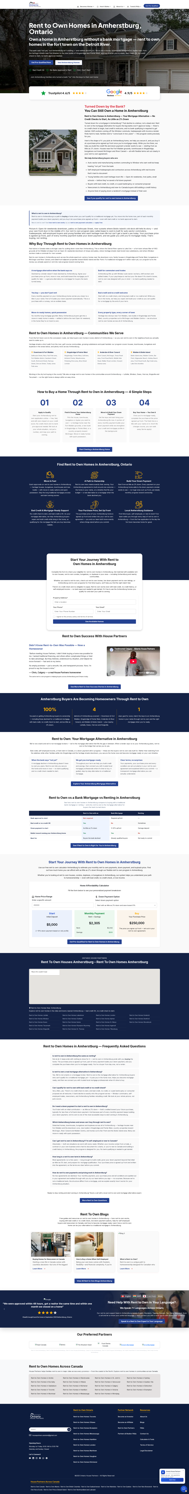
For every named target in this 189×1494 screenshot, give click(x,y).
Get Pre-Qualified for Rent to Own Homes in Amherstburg (94, 942)
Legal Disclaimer (146, 1451)
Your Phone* (58, 607)
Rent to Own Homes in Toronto (43, 1390)
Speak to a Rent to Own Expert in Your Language (142, 1321)
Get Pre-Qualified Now (41, 62)
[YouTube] (30, 1458)
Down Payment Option (109, 897)
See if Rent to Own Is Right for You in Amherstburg (94, 845)
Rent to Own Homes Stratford (139, 1019)
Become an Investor (125, 1417)
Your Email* (100, 607)
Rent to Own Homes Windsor (39, 1019)
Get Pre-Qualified (152, 6)
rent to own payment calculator (81, 223)
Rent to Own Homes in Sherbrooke (76, 1378)
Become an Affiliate (125, 1422)
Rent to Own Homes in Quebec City (140, 1382)
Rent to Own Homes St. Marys (106, 1022)
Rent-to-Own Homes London (84, 1445)
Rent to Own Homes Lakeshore (73, 1015)
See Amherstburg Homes (69, 63)
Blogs (142, 1422)
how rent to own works (57, 223)
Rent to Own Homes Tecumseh (39, 1025)
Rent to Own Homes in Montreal (43, 1394)
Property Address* (60, 598)
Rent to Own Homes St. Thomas (73, 1029)
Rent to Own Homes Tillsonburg (106, 1029)
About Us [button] (119, 6)
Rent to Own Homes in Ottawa (74, 1382)
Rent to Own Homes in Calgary (106, 1386)
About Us (143, 1417)
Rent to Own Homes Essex (38, 1022)
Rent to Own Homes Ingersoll (106, 1025)
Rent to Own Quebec (124, 1487)
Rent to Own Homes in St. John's (107, 1378)
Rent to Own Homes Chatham (73, 1019)
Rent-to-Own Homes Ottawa (84, 1422)
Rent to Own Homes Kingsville (39, 1029)
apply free (98, 223)
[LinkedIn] (34, 1458)
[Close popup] (183, 1470)
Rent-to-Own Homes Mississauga (86, 1434)
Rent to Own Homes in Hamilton (75, 1390)
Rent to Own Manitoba (108, 1487)
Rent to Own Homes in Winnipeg (107, 1394)
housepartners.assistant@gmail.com (44, 1435)
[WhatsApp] (44, 1458)
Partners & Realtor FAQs (127, 1434)
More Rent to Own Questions (94, 1200)
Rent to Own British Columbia (70, 1487)
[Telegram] (47, 1458)
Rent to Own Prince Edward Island (55, 1490)
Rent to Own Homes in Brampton (139, 1390)
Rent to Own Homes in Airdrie (42, 1378)
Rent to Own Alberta (52, 1487)
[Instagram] (37, 1458)
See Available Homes (94, 621)
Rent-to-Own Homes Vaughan (84, 1456)
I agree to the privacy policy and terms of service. (74, 617)
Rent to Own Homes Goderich (139, 1015)
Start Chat (172, 1480)
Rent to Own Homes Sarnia (72, 1022)
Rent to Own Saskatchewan (90, 1487)
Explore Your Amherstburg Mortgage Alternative (94, 784)
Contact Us (144, 1434)
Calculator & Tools (147, 1439)
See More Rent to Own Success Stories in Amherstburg (94, 687)
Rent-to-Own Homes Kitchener (85, 1462)
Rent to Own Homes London (105, 1015)
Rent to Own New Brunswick (142, 1487)
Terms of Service (146, 1445)
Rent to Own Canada (38, 1487)
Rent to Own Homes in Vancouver (107, 1382)
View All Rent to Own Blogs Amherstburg (94, 1281)
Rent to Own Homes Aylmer (105, 1019)
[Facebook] (40, 1458)
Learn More (37, 1269)
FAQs (142, 1428)
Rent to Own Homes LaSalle (38, 1015)
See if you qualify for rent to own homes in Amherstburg (111, 198)
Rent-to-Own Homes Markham (85, 1451)
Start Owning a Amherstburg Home (94, 449)
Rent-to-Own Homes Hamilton (84, 1439)
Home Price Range (43, 896)
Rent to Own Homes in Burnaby (43, 1382)
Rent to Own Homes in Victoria (106, 1390)
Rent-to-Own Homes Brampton (85, 1428)
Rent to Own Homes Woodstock (140, 1022)
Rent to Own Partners (126, 1428)
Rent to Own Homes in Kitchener (75, 1386)
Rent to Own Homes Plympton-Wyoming (76, 1025)
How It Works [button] (104, 6)
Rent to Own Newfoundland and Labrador (82, 1490)
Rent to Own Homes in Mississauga (76, 1394)
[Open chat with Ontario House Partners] (184, 1489)
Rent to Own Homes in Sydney (138, 1378)
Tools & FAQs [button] (135, 6)
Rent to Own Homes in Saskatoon (43, 1386)
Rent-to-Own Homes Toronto (84, 1417)
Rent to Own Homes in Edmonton (139, 1386)
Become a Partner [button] (86, 6)
